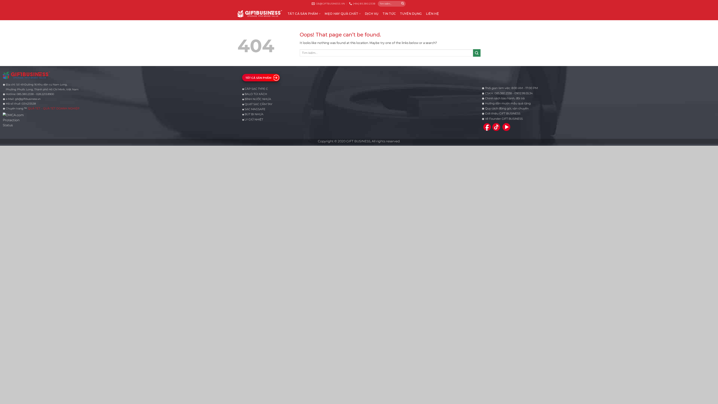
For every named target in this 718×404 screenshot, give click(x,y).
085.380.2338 (503, 93)
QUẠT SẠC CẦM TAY (258, 104)
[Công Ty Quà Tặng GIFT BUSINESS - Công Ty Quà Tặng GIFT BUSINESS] (259, 13)
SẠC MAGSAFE (255, 109)
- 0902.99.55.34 (522, 93)
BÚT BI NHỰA (254, 114)
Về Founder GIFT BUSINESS (504, 118)
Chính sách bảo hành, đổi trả (505, 98)
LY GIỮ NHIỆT (254, 119)
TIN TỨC (389, 14)
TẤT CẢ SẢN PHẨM (303, 14)
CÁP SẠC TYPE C (256, 89)
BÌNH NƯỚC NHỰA (258, 99)
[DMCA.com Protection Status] (14, 120)
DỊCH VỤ (371, 14)
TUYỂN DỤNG (411, 14)
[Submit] (402, 4)
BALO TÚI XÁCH (256, 94)
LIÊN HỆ (432, 14)
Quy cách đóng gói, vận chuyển (507, 108)
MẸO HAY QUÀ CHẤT (341, 14)
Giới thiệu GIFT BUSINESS (502, 113)
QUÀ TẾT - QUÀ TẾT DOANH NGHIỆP (53, 108)
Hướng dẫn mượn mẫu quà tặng (508, 103)
